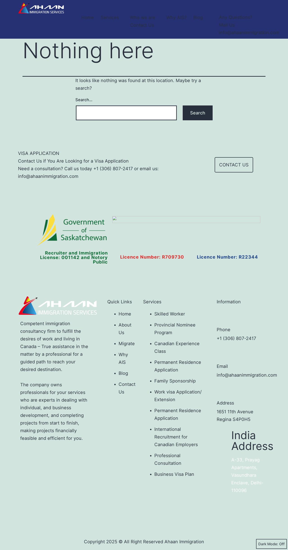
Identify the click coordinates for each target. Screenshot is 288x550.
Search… (83, 99)
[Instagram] (55, 452)
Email (222, 366)
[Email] (223, 353)
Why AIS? (176, 17)
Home (87, 17)
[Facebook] (26, 452)
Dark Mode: (268, 544)
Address (225, 403)
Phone (223, 329)
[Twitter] (40, 452)
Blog (198, 17)
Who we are (142, 17)
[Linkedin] (70, 452)
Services (110, 17)
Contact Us (142, 25)
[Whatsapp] (85, 452)
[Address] (223, 390)
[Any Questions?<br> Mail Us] (223, 6)
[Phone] (223, 317)
